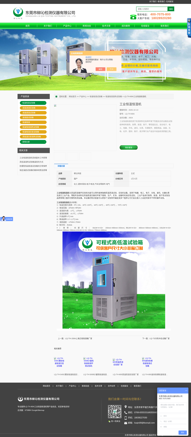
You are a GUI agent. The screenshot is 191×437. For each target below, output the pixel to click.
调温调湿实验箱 (29, 108)
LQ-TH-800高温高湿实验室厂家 (126, 374)
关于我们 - (153, 1)
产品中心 (67, 26)
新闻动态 (87, 26)
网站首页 (72, 96)
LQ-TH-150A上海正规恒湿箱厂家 (78, 338)
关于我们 (48, 26)
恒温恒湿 (26, 122)
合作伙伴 (111, 386)
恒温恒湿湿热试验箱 (114, 96)
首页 (27, 26)
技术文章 (106, 26)
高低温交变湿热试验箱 (32, 137)
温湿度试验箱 (28, 117)
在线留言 (169, 1)
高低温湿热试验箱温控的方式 (31, 162)
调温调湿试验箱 (29, 113)
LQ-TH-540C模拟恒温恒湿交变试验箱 (67, 374)
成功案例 (126, 26)
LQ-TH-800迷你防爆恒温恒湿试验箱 (155, 374)
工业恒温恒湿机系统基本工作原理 (33, 158)
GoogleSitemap (38, 410)
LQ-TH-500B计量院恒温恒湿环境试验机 (96, 374)
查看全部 (26, 142)
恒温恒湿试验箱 (96, 96)
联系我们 (165, 26)
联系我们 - (162, 1)
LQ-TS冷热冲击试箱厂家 (160, 338)
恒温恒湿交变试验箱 (31, 132)
